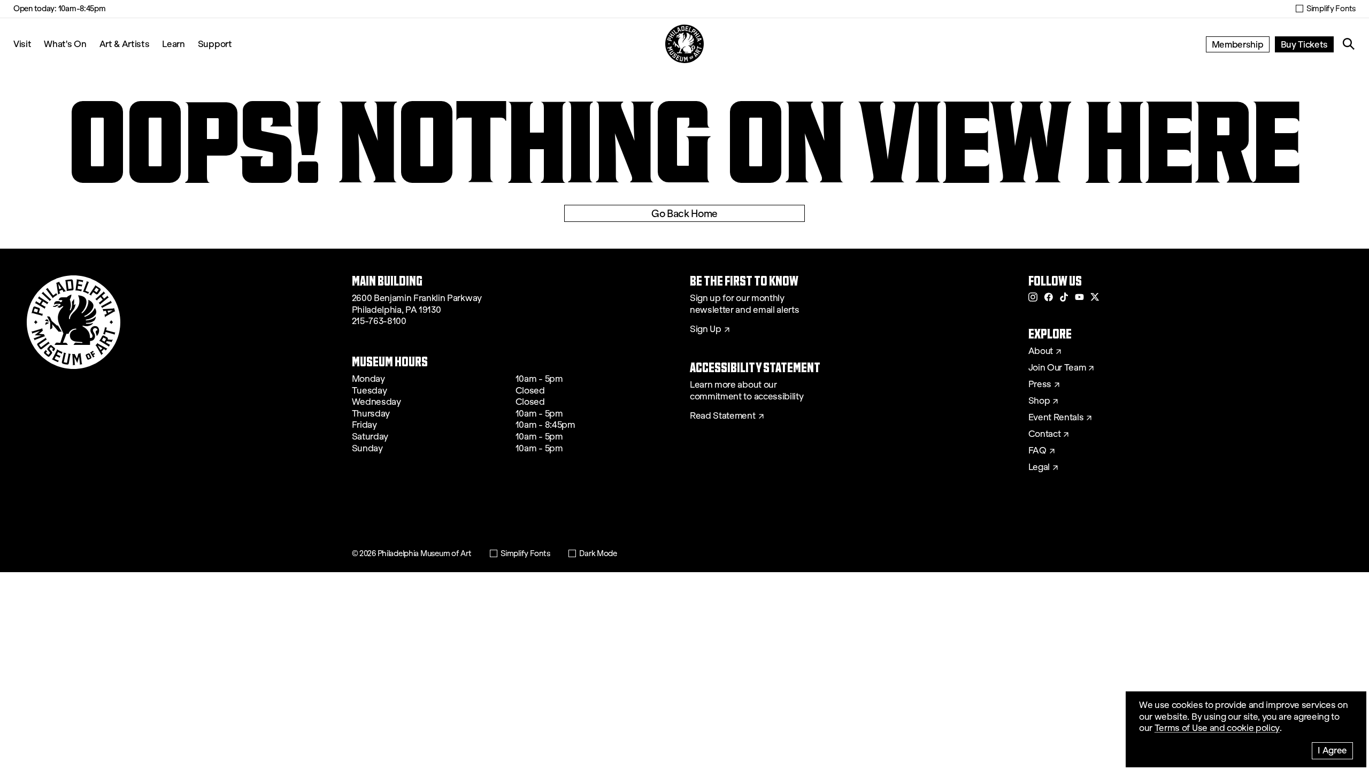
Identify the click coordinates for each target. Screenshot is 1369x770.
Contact (1044, 434)
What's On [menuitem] (65, 43)
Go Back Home (684, 213)
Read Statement (723, 416)
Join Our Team (1057, 368)
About (1040, 351)
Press (1039, 384)
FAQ (1037, 450)
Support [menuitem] (215, 43)
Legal (1039, 467)
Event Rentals (1056, 417)
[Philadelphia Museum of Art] (684, 44)
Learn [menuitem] (173, 43)
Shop (1039, 401)
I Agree (1332, 750)
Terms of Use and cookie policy (1217, 728)
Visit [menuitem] (22, 43)
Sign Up (705, 329)
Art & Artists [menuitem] (124, 43)
